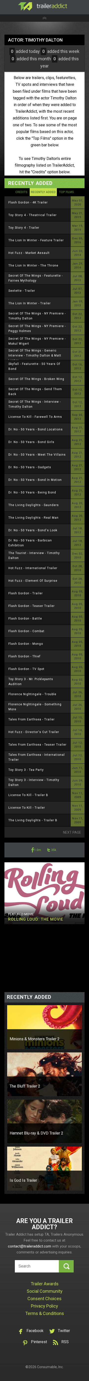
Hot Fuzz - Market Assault (29, 253)
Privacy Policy (44, 1306)
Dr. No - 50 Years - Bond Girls (31, 442)
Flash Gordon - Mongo (25, 644)
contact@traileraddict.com (29, 1246)
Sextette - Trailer (21, 290)
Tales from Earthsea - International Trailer (36, 757)
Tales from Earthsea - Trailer (31, 719)
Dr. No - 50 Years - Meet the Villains (37, 454)
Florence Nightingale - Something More (35, 707)
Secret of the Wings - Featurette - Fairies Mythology (35, 278)
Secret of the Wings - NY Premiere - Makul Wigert (37, 341)
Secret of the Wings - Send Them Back (35, 391)
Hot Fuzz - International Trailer (32, 568)
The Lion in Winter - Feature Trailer (36, 240)
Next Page (72, 832)
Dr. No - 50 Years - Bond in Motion (35, 480)
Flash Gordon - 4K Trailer (28, 202)
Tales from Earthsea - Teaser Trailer (37, 744)
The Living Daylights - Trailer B (32, 820)
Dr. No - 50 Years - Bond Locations (35, 429)
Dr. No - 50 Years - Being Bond (32, 492)
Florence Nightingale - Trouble (32, 694)
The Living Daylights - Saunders (33, 505)
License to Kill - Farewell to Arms (35, 417)
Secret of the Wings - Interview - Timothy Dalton (34, 404)
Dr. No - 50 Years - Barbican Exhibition (30, 543)
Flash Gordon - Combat (26, 631)
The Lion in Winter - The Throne (33, 265)
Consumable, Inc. (50, 1367)
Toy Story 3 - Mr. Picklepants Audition (30, 681)
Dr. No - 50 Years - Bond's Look (32, 530)
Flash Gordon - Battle (25, 618)
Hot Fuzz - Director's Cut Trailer (33, 732)
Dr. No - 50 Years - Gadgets (29, 467)
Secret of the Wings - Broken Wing (36, 379)
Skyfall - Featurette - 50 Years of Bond (34, 366)
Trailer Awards (45, 1283)
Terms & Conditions (44, 1313)
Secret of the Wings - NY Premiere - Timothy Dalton (37, 316)
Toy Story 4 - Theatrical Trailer (32, 215)
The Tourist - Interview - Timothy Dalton (34, 555)
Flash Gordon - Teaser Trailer (31, 606)
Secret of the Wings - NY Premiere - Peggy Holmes (37, 328)
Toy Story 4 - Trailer (23, 227)
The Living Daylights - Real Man (33, 517)
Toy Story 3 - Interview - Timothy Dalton (33, 782)
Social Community (45, 1291)
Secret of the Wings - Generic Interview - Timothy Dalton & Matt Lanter (34, 355)
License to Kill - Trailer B (28, 795)
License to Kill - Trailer (26, 807)
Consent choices (44, 1298)
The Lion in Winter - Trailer (29, 303)
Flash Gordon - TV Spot (26, 669)
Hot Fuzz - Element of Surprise (32, 580)
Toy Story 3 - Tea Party (26, 770)
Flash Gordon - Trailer (25, 593)
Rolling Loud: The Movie (35, 919)
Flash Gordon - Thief (24, 656)
